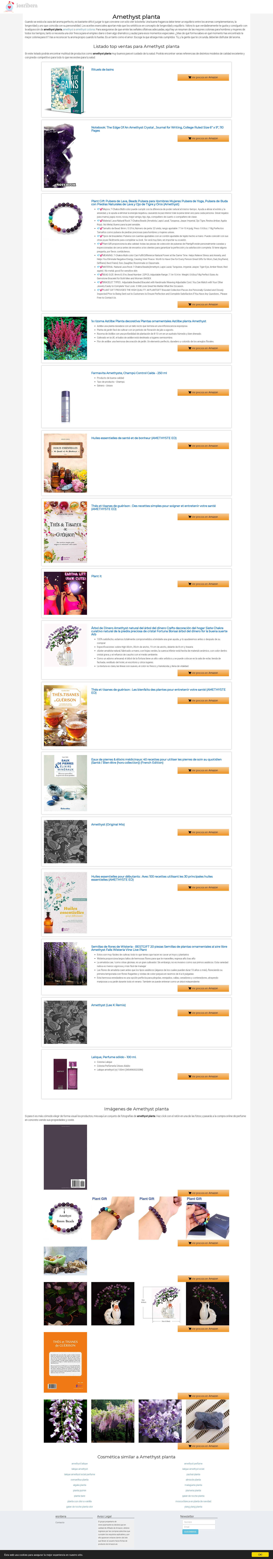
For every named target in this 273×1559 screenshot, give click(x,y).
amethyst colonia (85, 29)
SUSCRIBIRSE (190, 1532)
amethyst (68, 29)
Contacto (59, 1522)
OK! (260, 1554)
